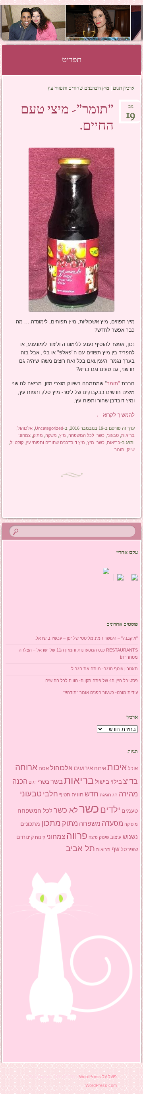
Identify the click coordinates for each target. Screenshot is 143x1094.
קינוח (40, 837)
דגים (33, 782)
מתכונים (30, 824)
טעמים (130, 811)
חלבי (50, 794)
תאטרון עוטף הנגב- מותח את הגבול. (104, 668)
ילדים (110, 810)
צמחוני (24, 435)
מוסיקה (131, 824)
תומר (119, 449)
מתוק (38, 435)
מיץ (62, 435)
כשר (100, 435)
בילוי (116, 782)
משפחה (89, 823)
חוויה (77, 794)
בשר (56, 781)
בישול (102, 782)
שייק (131, 449)
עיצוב (116, 837)
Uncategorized (49, 428)
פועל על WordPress (98, 1076)
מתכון (51, 823)
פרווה (76, 836)
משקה (51, 435)
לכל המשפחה (81, 435)
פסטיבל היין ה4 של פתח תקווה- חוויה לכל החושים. (91, 680)
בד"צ (130, 781)
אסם (44, 768)
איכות (117, 767)
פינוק (104, 837)
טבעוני (113, 435)
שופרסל (129, 849)
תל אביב (80, 848)
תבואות (103, 849)
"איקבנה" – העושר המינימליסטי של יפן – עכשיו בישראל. (86, 638)
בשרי (43, 782)
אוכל (133, 768)
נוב (130, 109)
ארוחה (26, 767)
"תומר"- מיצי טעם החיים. (67, 118)
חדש (92, 794)
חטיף (64, 795)
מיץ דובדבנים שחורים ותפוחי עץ (55, 442)
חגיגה (105, 795)
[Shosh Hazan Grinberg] (84, 22)
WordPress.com (101, 1085)
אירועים (83, 768)
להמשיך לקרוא (115, 415)
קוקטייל (16, 442)
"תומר (113, 383)
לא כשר (66, 810)
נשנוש (130, 837)
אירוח (100, 768)
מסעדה (112, 823)
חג (115, 795)
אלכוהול (25, 428)
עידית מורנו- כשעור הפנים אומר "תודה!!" (100, 692)
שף (116, 849)
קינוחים (25, 837)
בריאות (128, 435)
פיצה (93, 837)
